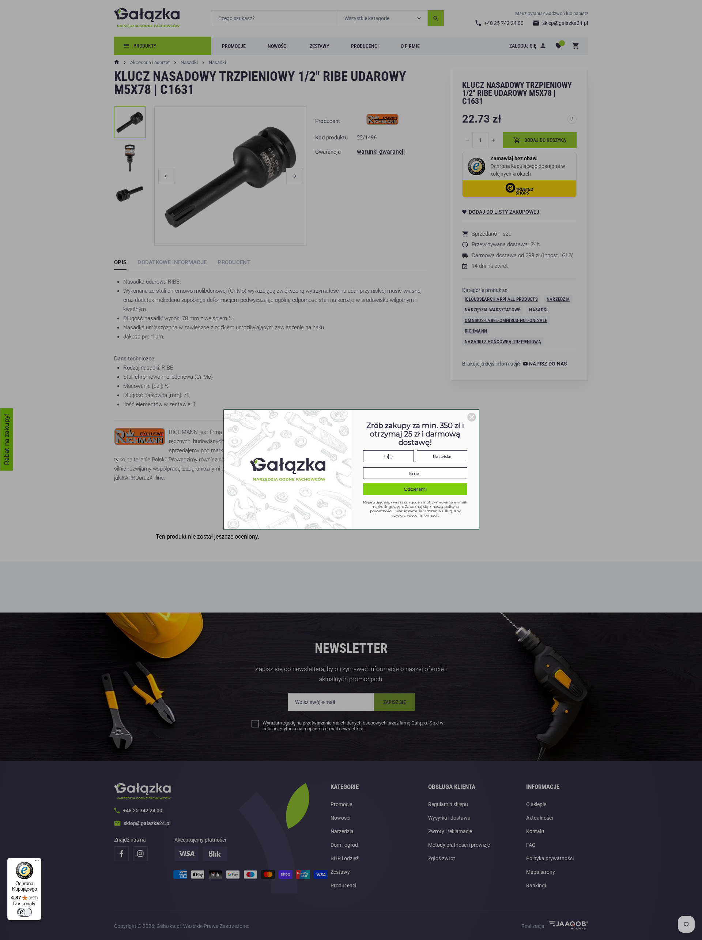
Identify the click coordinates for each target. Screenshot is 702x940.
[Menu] (37, 862)
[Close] (471, 417)
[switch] (24, 912)
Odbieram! (415, 489)
